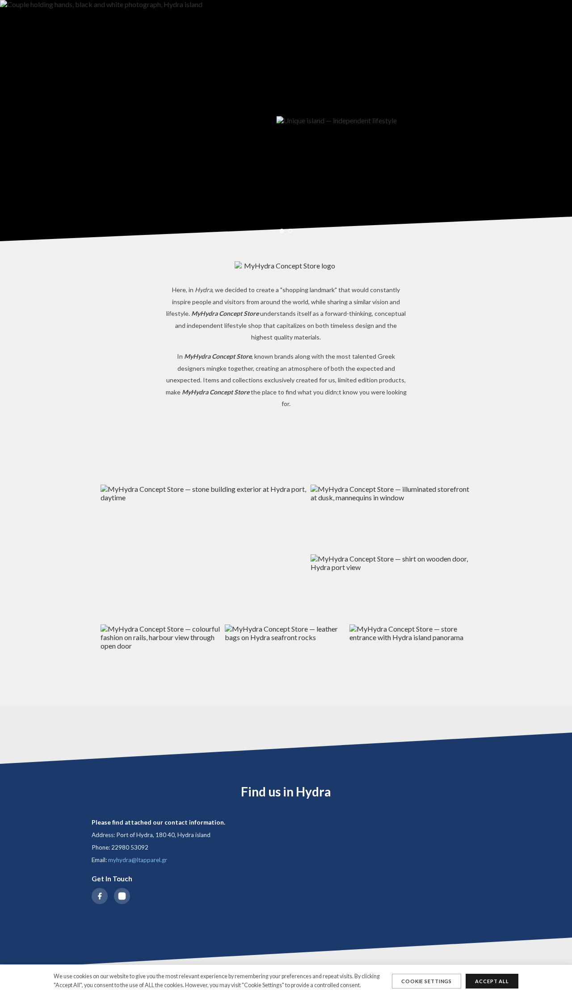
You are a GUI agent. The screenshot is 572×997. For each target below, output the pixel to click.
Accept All (492, 981)
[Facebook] (100, 896)
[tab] (282, 231)
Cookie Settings (426, 981)
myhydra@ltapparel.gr (137, 859)
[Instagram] (122, 896)
